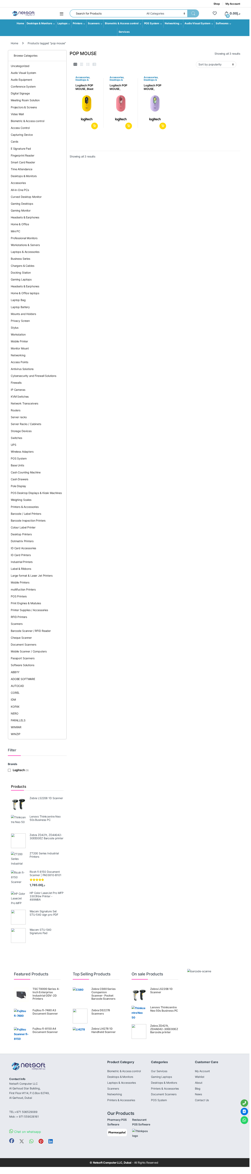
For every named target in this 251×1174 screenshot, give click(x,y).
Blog (197, 1088)
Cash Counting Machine (26, 472)
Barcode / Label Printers (26, 513)
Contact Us (202, 1100)
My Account (233, 3)
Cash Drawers (19, 479)
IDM (13, 699)
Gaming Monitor (21, 210)
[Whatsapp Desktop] (31, 1141)
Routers (15, 410)
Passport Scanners (23, 658)
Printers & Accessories (25, 506)
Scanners (94, 23)
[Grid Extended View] (81, 64)
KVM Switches (20, 396)
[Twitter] (21, 1141)
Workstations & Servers (25, 245)
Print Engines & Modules (26, 603)
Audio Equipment (21, 79)
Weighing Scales (21, 499)
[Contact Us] (244, 1111)
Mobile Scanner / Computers (28, 651)
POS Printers (19, 596)
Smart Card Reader (23, 162)
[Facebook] (11, 1140)
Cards (14, 141)
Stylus (14, 327)
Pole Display (18, 486)
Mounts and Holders (23, 314)
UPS (13, 444)
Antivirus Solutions (22, 369)
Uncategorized (20, 66)
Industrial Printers (22, 561)
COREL (15, 692)
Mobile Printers (20, 582)
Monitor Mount (20, 348)
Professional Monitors (24, 238)
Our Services (159, 1071)
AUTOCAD (17, 685)
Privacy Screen (20, 320)
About (198, 1082)
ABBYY (15, 672)
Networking (172, 23)
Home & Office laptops (25, 293)
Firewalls (16, 382)
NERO (14, 713)
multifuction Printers (23, 589)
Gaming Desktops (22, 203)
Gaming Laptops (21, 279)
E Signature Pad (21, 148)
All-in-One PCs (20, 190)
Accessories (82, 77)
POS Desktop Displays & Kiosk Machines (36, 493)
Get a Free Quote (94, 126)
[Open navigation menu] (61, 14)
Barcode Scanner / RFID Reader (31, 630)
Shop (217, 3)
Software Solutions (22, 665)
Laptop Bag (18, 300)
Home (20, 23)
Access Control (20, 127)
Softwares (222, 23)
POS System (151, 23)
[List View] (88, 64)
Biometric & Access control (121, 23)
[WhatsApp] (244, 1120)
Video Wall (17, 114)
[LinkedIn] (50, 1141)
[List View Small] (94, 64)
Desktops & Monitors (39, 23)
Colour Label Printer (23, 527)
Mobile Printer (19, 341)
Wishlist (199, 1076)
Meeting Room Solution (25, 100)
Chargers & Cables (22, 265)
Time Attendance (21, 169)
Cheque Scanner (21, 637)
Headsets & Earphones (25, 217)
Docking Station (21, 272)
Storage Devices (21, 431)
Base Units (17, 465)
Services (124, 31)
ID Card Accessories (23, 548)
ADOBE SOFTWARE (23, 679)
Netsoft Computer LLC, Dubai (112, 1162)
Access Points (19, 362)
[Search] (193, 13)
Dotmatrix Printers (22, 541)
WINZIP (15, 734)
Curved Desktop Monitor (26, 196)
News (198, 1094)
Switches (16, 438)
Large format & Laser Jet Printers (31, 575)
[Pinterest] (41, 1141)
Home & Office (20, 224)
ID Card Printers (21, 555)
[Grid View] (75, 64)
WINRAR (16, 727)
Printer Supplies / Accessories (29, 610)
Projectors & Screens (24, 107)
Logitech (19, 770)
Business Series (20, 258)
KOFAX (15, 706)
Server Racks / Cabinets (26, 424)
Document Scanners (23, 644)
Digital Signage (20, 93)
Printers (77, 23)
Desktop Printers (21, 534)
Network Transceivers (24, 403)
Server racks (19, 417)
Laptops (62, 23)
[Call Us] (244, 1103)
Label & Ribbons (21, 568)
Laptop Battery (20, 307)
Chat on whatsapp (27, 1132)
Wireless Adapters (22, 451)
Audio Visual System (197, 23)
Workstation (18, 334)
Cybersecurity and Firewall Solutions (33, 375)
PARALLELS (18, 720)
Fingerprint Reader (22, 155)
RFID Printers (19, 617)
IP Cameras (18, 389)
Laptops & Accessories (25, 251)
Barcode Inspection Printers (28, 520)
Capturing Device (22, 134)
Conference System (23, 86)
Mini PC (15, 231)
